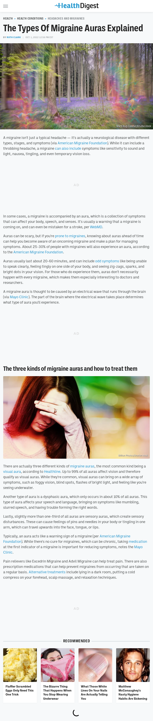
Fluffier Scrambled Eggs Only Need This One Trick (20, 690)
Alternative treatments (47, 572)
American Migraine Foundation (82, 143)
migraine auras (82, 466)
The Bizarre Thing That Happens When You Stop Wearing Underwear (57, 692)
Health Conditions (30, 18)
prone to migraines (70, 236)
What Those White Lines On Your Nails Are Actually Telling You (94, 692)
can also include (68, 148)
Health (8, 18)
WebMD (96, 227)
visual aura (12, 471)
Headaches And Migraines (66, 18)
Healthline (52, 471)
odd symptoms (107, 261)
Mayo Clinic (19, 297)
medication (138, 541)
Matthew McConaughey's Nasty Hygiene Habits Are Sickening (133, 692)
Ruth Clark (14, 37)
